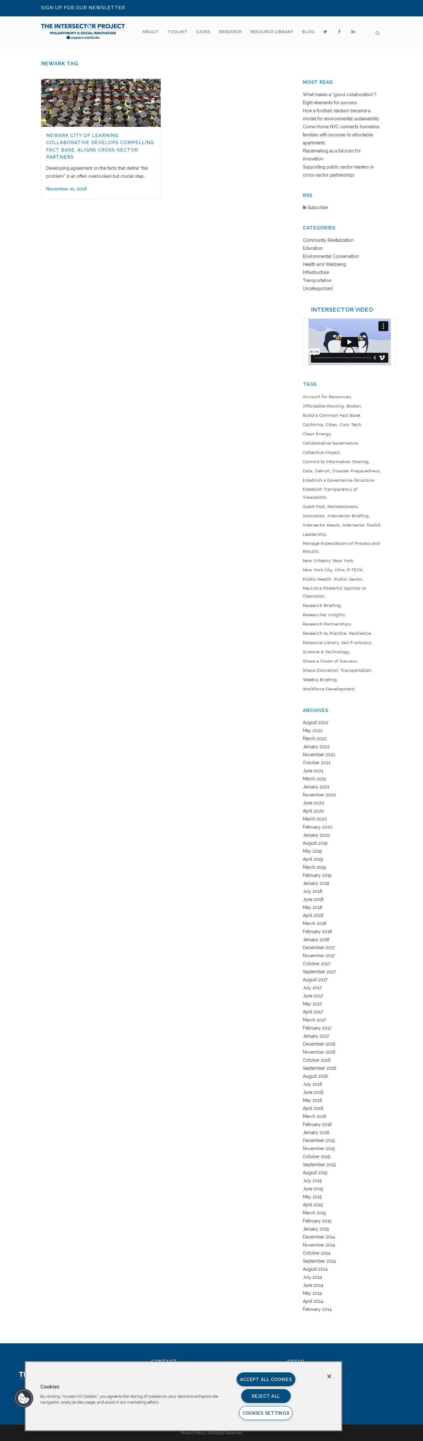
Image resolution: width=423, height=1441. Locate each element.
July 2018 (312, 891)
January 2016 (316, 1132)
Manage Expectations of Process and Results (341, 547)
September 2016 (319, 1068)
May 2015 (312, 1196)
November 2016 (319, 1052)
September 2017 (319, 971)
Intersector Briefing (348, 516)
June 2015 (313, 1188)
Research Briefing (322, 605)
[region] (183, 1396)
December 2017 (319, 947)
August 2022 (315, 722)
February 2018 (317, 931)
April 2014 (313, 1301)
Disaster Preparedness (356, 471)
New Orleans (316, 560)
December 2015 (319, 1140)
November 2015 (319, 1148)
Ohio (340, 570)
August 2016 (315, 1076)
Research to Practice (325, 633)
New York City (317, 570)
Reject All (266, 1396)
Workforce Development (329, 689)
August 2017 (315, 979)
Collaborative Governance (330, 443)
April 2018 (313, 915)
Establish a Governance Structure (338, 480)
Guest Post (314, 506)
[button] (24, 1398)
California (313, 424)
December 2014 (319, 1236)
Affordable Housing (323, 406)
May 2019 (312, 851)
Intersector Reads (321, 525)
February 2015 (317, 1220)
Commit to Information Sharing (336, 461)
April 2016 (313, 1108)
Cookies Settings (266, 1413)
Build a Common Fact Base (331, 415)
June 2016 (313, 1092)
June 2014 (313, 1285)
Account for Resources (327, 396)
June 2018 (313, 899)
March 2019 (314, 867)
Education (313, 248)
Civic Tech (350, 424)
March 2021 (314, 778)
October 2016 (317, 1060)
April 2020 (313, 810)
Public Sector (348, 579)
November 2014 (319, 1245)
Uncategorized (318, 288)
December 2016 (319, 1044)
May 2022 (313, 730)
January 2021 (316, 786)
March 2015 (314, 1212)
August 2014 (315, 1269)
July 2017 (312, 987)
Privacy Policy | (194, 1433)
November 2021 (319, 754)
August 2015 (315, 1172)
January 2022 (316, 746)
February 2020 (318, 827)
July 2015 (312, 1180)
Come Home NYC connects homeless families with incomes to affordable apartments (341, 134)
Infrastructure (316, 272)
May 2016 (312, 1100)
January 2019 (316, 883)
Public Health (317, 579)
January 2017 (316, 1036)
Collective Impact (321, 452)
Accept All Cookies (266, 1379)
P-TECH (355, 570)
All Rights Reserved (225, 1433)
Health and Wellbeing (324, 264)
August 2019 (315, 843)
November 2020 (319, 794)
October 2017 (316, 963)
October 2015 (316, 1156)
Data (308, 471)
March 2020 (315, 818)
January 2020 (316, 835)
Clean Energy (317, 434)
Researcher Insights (324, 614)
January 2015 (316, 1228)
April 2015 (313, 1204)
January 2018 (316, 939)
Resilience (360, 633)
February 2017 (317, 1027)
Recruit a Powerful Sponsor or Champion (335, 592)
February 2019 (317, 875)
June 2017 (313, 995)
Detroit (322, 471)
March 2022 (315, 738)
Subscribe (317, 207)
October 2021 (316, 762)
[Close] (329, 1376)
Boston (354, 406)
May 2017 (312, 1003)
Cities (331, 424)
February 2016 (317, 1124)
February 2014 (317, 1309)
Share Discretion (320, 670)
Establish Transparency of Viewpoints (330, 493)
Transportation (317, 280)
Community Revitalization (328, 240)
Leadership (314, 534)
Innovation (314, 516)
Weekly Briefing (320, 679)
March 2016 (314, 1116)
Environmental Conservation (331, 256)
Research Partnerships (327, 624)
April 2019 (313, 859)
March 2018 (314, 923)
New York (343, 560)
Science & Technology (326, 652)
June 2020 (313, 802)
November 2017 (319, 955)
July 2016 (312, 1084)
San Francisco (356, 642)
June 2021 (313, 770)
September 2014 (319, 1261)
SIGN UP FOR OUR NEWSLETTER (83, 8)
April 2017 (313, 1011)
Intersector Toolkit (361, 525)
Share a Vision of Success (330, 661)
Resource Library (321, 642)
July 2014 (312, 1277)
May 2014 (312, 1293)
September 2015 (319, 1164)
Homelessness (343, 506)
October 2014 (316, 1253)
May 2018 (312, 907)
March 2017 (314, 1019)
